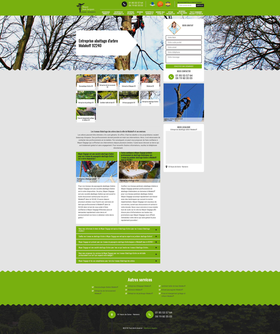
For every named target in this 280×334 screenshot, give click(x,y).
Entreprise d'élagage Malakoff (139, 286)
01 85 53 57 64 (136, 3)
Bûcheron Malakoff (135, 290)
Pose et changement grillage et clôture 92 (196, 13)
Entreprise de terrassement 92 (118, 13)
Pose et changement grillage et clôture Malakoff (173, 294)
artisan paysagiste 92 (170, 13)
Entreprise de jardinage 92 (149, 13)
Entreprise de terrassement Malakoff (105, 292)
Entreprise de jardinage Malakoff (140, 293)
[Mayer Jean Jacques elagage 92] (86, 8)
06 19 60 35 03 (136, 5)
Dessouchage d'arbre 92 (106, 13)
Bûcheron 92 (140, 13)
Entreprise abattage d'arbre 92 (182, 13)
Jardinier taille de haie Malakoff (173, 286)
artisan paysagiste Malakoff (172, 290)
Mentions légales (150, 328)
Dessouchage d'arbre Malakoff (106, 287)
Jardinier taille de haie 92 (160, 13)
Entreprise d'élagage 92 (130, 13)
